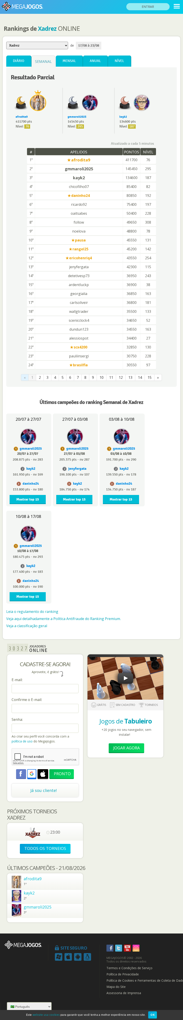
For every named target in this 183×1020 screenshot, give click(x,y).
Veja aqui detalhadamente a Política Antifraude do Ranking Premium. (63, 618)
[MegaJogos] (176, 6)
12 (121, 377)
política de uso (22, 741)
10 (102, 377)
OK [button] (152, 1015)
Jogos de (125, 721)
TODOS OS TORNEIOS (45, 848)
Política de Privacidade (122, 974)
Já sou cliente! (43, 790)
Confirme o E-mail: (27, 699)
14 (140, 377)
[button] (31, 773)
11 (111, 377)
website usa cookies (46, 1015)
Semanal (43, 61)
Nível (119, 61)
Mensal (69, 61)
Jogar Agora (126, 747)
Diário (18, 61)
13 (130, 377)
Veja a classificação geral (26, 625)
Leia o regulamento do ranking (32, 611)
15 (150, 377)
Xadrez (47, 29)
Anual (95, 61)
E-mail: (17, 679)
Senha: (17, 719)
